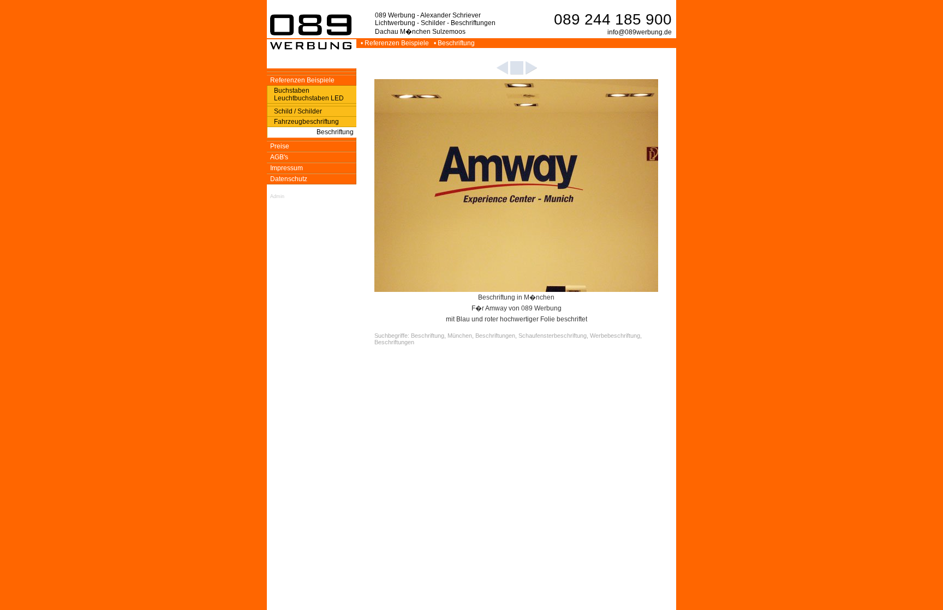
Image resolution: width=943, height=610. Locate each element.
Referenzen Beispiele (302, 80)
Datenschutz (288, 179)
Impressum (286, 168)
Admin (277, 196)
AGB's (279, 157)
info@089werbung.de (639, 32)
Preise (279, 146)
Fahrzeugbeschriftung (306, 121)
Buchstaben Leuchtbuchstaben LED (309, 94)
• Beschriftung (455, 43)
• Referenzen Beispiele (396, 43)
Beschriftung (335, 132)
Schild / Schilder (298, 111)
